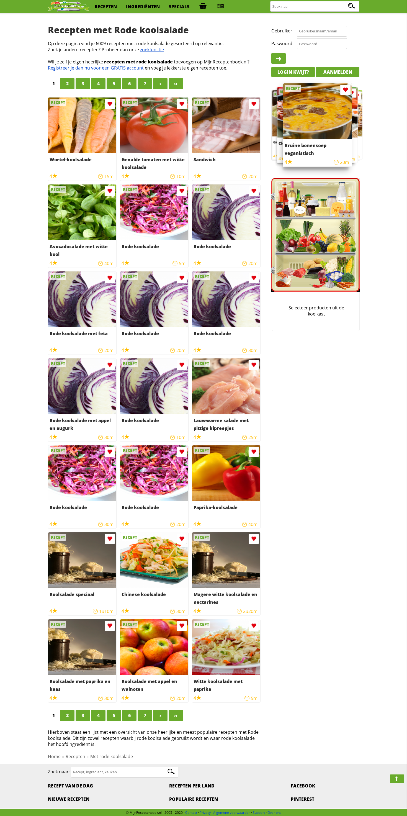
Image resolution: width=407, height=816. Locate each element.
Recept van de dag (70, 786)
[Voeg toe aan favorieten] (110, 104)
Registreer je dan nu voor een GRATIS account (96, 68)
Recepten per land (192, 786)
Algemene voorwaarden (231, 812)
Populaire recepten (193, 799)
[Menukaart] (220, 6)
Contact (191, 812)
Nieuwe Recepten (68, 799)
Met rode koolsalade (111, 756)
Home (54, 756)
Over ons (274, 812)
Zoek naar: (59, 772)
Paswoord (281, 43)
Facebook (303, 786)
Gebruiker (281, 31)
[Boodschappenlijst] (203, 6)
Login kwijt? (293, 72)
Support (259, 812)
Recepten (75, 756)
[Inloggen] (278, 58)
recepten (106, 7)
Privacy (205, 812)
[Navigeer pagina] (397, 778)
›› (175, 84)
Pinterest (302, 799)
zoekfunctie (152, 50)
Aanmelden (337, 72)
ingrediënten (143, 7)
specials (179, 7)
